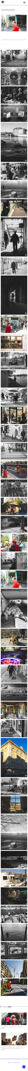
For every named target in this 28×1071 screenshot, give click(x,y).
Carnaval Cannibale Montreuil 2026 (12, 1027)
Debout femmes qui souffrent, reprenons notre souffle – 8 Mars (12, 1048)
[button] (24, 2)
